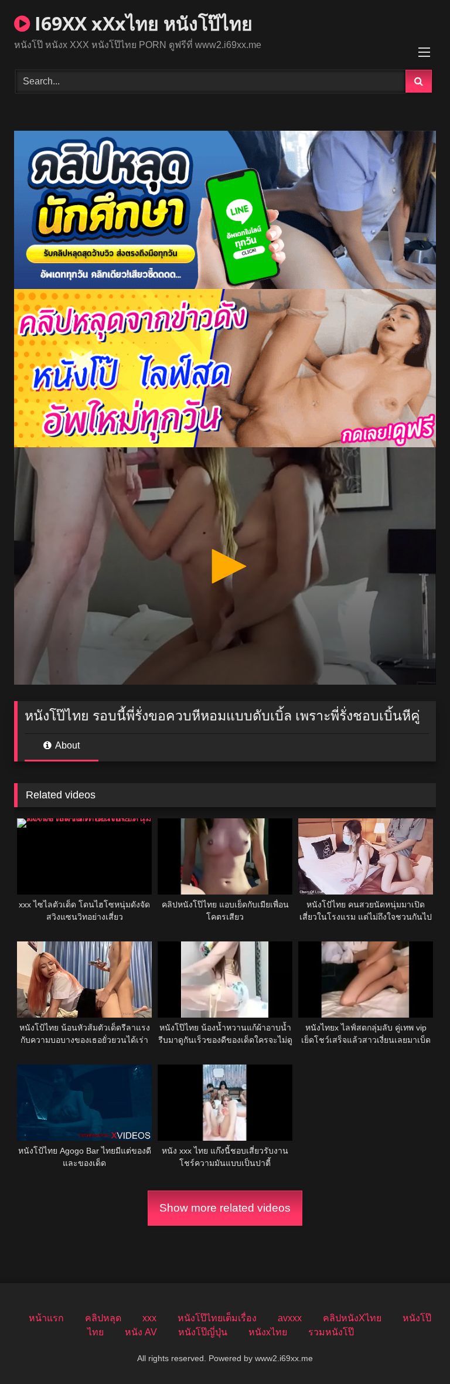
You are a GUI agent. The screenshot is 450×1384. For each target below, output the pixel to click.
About (66, 745)
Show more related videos (225, 1208)
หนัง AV (141, 1332)
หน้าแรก (46, 1318)
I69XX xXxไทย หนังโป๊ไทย (141, 23)
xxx (149, 1318)
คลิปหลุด (103, 1318)
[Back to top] (414, 1349)
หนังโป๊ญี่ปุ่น (202, 1332)
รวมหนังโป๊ (331, 1332)
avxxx (290, 1318)
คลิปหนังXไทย (352, 1318)
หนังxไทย (267, 1332)
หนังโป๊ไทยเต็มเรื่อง (217, 1318)
